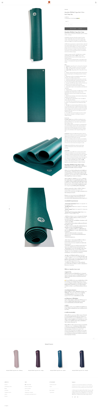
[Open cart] (95, 2)
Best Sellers (52, 390)
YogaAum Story (8, 392)
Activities (6, 390)
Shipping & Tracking (29, 392)
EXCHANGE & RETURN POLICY (30, 394)
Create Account (53, 384)
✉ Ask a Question (28, 386)
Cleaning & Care (8, 386)
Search (6, 384)
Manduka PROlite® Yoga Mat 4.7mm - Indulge (35, 370)
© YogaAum (6, 405)
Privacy (6, 396)
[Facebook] (72, 397)
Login (51, 386)
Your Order (27, 390)
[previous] (3, 359)
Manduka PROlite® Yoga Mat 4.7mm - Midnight (80, 370)
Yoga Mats (52, 392)
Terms (6, 394)
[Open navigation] (2, 2)
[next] (94, 359)
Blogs (6, 388)
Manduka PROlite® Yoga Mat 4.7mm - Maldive (58, 370)
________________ (54, 388)
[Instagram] (77, 397)
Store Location (28, 388)
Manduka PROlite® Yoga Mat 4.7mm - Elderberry (14, 370)
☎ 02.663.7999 (28, 384)
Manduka (66, 9)
